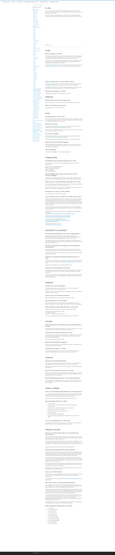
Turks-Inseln (34, 87)
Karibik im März (35, 13)
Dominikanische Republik (36, 50)
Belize (34, 36)
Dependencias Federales (36, 48)
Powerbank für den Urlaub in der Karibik (38, 127)
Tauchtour (56, 439)
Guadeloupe (34, 54)
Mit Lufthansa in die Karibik (36, 140)
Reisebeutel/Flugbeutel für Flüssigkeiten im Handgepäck (38, 132)
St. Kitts (34, 80)
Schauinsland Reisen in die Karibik (37, 98)
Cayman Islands (35, 42)
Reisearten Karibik (35, 101)
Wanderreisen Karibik (36, 117)
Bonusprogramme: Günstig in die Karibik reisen (38, 121)
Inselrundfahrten (58, 467)
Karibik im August (35, 19)
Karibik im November (36, 23)
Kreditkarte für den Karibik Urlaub (37, 125)
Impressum (41, 552)
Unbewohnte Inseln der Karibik (37, 88)
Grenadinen (34, 53)
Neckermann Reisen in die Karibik (37, 97)
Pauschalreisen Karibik (36, 108)
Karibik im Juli (35, 18)
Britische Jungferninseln (36, 40)
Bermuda (34, 37)
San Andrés (34, 75)
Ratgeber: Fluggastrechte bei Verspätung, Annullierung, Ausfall (37, 130)
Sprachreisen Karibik (36, 113)
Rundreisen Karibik (35, 111)
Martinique (34, 62)
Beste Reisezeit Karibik (36, 9)
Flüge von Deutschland (61, 126)
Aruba (34, 31)
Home (33, 5)
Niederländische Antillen (36, 66)
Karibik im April (35, 14)
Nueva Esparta (35, 67)
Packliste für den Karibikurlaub (37, 126)
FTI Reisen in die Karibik (36, 94)
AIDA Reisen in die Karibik (36, 90)
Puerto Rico (34, 70)
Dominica (34, 49)
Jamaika (34, 59)
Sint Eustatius (35, 78)
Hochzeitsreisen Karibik (75, 478)
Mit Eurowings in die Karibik (36, 137)
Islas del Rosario (35, 58)
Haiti (33, 55)
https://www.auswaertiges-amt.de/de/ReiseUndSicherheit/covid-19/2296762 (57, 216)
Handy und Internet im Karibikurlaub (37, 123)
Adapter (67, 329)
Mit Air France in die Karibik (36, 133)
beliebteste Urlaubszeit (50, 83)
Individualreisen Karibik (36, 103)
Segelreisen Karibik (35, 112)
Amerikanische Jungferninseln (37, 27)
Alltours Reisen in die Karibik (37, 92)
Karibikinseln (56, 146)
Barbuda (60, 137)
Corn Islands (34, 44)
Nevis (52, 11)
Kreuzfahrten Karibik (35, 107)
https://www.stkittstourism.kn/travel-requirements (53, 224)
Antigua (57, 137)
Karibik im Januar (35, 10)
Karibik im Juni (35, 17)
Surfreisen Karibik (35, 115)
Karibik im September (36, 21)
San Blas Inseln (35, 76)
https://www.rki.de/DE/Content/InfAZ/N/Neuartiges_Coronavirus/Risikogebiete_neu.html (59, 213)
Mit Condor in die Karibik (36, 136)
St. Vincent (34, 83)
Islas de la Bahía (35, 57)
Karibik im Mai (35, 15)
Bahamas (34, 32)
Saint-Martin (34, 74)
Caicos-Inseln (35, 41)
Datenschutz (44, 552)
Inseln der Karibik (37, 5)
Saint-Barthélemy (35, 72)
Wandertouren (50, 88)
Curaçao (34, 46)
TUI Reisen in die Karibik (36, 99)
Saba (33, 71)
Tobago (34, 84)
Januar (50, 446)
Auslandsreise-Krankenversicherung (68, 261)
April (53, 446)
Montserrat (66, 137)
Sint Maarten (34, 79)
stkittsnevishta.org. (48, 479)
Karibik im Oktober (35, 22)
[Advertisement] (63, 73)
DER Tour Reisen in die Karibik (37, 93)
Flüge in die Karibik (35, 122)
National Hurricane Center (53, 66)
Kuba (33, 61)
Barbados (34, 33)
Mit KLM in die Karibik (35, 138)
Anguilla (34, 28)
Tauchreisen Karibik (35, 116)
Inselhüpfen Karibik (35, 104)
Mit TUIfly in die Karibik (36, 141)
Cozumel (34, 45)
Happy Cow (72, 398)
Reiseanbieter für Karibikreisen (37, 89)
